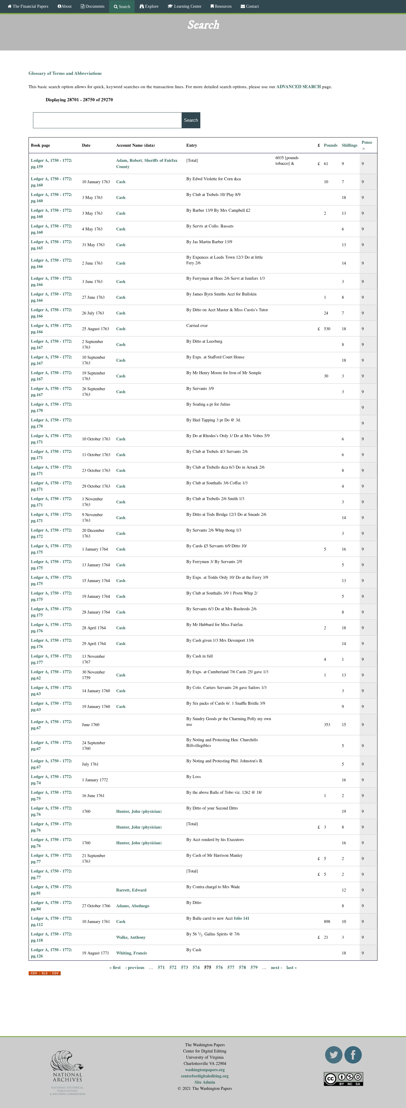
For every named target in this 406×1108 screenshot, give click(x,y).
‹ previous (134, 967)
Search (124, 6)
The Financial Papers (30, 6)
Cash (120, 181)
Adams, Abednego (132, 905)
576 (219, 967)
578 (242, 967)
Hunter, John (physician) (139, 811)
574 (196, 967)
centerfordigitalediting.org (205, 1076)
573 (184, 967)
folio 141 (241, 918)
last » (292, 967)
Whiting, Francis (131, 953)
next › (276, 967)
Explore (151, 6)
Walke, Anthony (131, 937)
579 (254, 967)
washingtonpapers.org (205, 1069)
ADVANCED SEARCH (298, 86)
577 (231, 967)
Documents (94, 6)
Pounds (331, 145)
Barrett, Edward (131, 890)
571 (161, 967)
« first (115, 967)
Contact (252, 6)
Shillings (350, 145)
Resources (223, 6)
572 (173, 967)
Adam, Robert (129, 160)
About (66, 6)
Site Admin (205, 1082)
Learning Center (187, 6)
